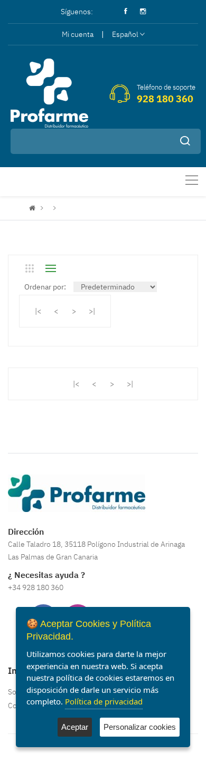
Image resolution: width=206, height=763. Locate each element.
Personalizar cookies (140, 726)
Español (125, 34)
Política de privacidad (104, 701)
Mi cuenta (77, 34)
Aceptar (74, 726)
